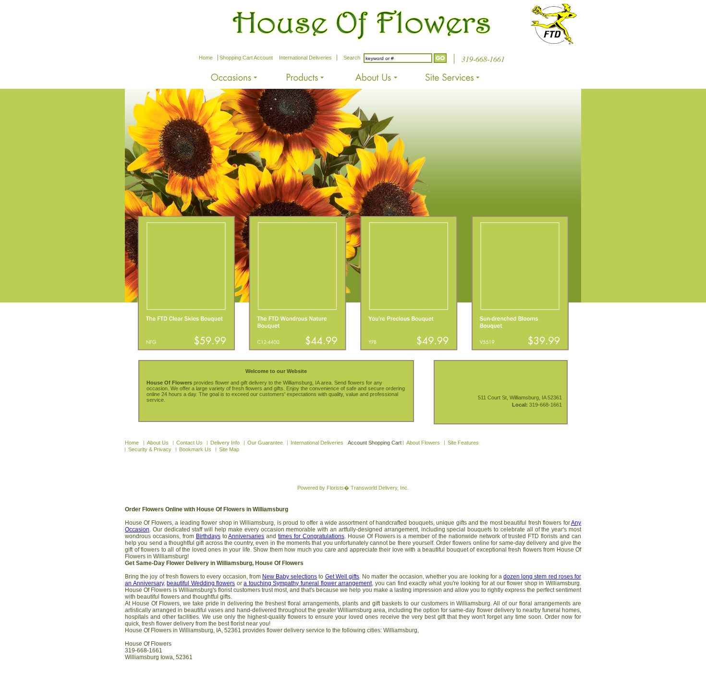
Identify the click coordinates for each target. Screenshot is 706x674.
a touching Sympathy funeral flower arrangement (307, 583)
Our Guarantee (265, 442)
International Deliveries (305, 57)
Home (206, 57)
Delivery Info (225, 442)
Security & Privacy (149, 449)
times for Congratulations (311, 536)
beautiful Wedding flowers (201, 583)
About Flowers (423, 442)
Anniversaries (246, 536)
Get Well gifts (342, 576)
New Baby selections (289, 576)
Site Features (463, 442)
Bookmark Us (195, 449)
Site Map (229, 449)
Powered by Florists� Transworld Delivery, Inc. (353, 488)
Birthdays (208, 536)
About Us (158, 442)
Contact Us (189, 442)
